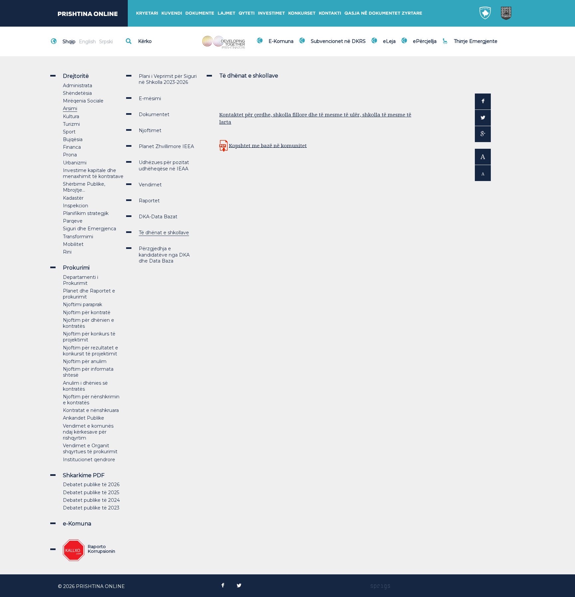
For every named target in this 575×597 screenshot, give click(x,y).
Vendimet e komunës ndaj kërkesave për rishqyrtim (88, 432)
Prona (70, 155)
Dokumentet (154, 114)
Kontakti (330, 13)
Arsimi (70, 108)
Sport (69, 132)
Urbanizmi (75, 163)
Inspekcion (75, 206)
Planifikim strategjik (85, 213)
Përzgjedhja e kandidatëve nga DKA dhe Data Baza (164, 255)
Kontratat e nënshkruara (91, 410)
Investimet (271, 13)
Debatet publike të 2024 (91, 500)
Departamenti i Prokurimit (80, 280)
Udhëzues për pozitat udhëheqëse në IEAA (164, 165)
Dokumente (199, 13)
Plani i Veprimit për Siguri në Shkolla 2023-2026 (168, 79)
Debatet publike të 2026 (91, 485)
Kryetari (147, 13)
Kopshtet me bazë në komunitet (268, 145)
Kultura (71, 116)
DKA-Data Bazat (158, 217)
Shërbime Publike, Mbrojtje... (84, 187)
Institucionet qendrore (89, 460)
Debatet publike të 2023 (91, 508)
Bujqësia (73, 139)
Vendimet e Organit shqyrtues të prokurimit (90, 449)
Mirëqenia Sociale (83, 101)
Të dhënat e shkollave (164, 233)
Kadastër (73, 198)
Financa (72, 147)
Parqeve (73, 221)
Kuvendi (171, 13)
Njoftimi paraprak (82, 304)
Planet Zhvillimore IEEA (166, 146)
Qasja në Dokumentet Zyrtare (383, 13)
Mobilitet (73, 244)
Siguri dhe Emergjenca (89, 229)
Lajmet (226, 13)
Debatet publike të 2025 (91, 493)
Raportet (149, 201)
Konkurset (301, 13)
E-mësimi (150, 98)
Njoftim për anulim (84, 361)
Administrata (77, 86)
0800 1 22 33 (470, 37)
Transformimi (78, 237)
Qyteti (247, 13)
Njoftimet (150, 130)
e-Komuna (77, 523)
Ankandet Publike (83, 418)
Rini (67, 252)
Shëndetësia (77, 93)
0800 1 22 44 (470, 45)
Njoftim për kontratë (86, 312)
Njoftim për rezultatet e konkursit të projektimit (90, 351)
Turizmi (71, 124)
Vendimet (150, 185)
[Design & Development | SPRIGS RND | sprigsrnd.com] (380, 586)
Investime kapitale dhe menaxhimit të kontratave (93, 173)
